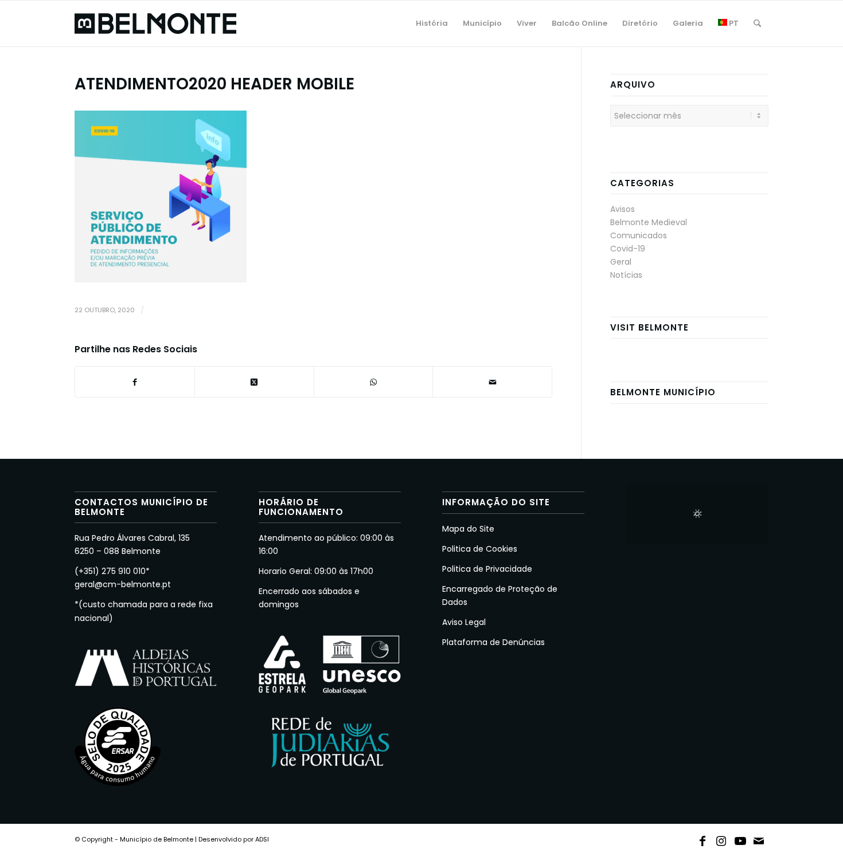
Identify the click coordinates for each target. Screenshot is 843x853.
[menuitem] (431, 23)
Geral (620, 262)
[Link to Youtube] (740, 838)
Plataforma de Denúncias (493, 642)
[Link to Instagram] (721, 838)
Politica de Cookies (479, 549)
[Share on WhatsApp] (373, 382)
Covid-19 (627, 248)
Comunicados (638, 235)
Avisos (622, 209)
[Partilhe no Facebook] (134, 382)
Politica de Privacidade (487, 569)
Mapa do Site (468, 528)
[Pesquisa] (757, 23)
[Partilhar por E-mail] (492, 382)
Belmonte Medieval (648, 222)
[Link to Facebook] (702, 838)
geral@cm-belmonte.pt (123, 584)
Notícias (626, 275)
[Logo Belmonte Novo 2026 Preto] (155, 23)
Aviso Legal (464, 622)
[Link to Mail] (759, 838)
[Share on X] (254, 382)
